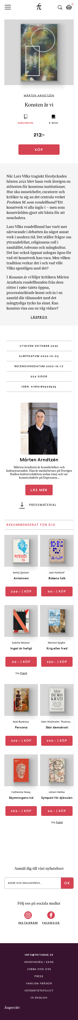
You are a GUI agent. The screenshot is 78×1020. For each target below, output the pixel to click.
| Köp (21, 591)
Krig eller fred (57, 648)
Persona (21, 727)
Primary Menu (8, 7)
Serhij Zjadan (21, 572)
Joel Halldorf (56, 572)
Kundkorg (69, 7)
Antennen (21, 578)
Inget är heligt (21, 648)
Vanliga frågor (39, 983)
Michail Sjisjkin (56, 642)
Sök (60, 7)
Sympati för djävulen (57, 798)
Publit (23, 673)
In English (39, 997)
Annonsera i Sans (39, 962)
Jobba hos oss (39, 969)
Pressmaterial (43, 505)
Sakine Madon (21, 642)
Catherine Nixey (21, 792)
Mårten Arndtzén (39, 95)
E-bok (53, 123)
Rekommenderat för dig (30, 525)
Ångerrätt (12, 1007)
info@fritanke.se (39, 954)
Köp (39, 150)
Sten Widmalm (50, 721)
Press (39, 976)
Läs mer (39, 490)
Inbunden (26, 122)
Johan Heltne (57, 792)
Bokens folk (57, 578)
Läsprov (39, 317)
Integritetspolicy (39, 990)
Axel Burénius (21, 721)
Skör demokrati (57, 727)
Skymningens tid (21, 798)
